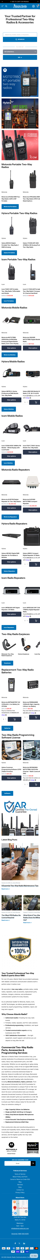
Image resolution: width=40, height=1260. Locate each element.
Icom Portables (9, 301)
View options (11, 348)
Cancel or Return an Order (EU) (20, 1179)
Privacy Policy (20, 1192)
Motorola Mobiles (10, 355)
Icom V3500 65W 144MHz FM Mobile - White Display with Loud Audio (11, 447)
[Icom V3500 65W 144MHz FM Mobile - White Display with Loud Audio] (11, 428)
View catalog (3, 6)
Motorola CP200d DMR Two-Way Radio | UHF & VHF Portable (11, 199)
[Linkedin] (24, 1243)
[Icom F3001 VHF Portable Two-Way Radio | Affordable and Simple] (11, 272)
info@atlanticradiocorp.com (20, 1228)
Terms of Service (20, 1174)
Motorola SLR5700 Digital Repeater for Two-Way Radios (11, 500)
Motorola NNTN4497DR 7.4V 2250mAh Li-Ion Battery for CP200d (11, 704)
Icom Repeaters (9, 627)
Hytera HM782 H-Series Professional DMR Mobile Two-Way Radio (10, 393)
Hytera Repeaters (9, 571)
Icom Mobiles (8, 463)
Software (7, 793)
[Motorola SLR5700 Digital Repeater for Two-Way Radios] (11, 482)
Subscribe (33, 1163)
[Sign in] (33, 6)
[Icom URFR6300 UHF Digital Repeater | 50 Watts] (11, 590)
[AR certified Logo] (20, 817)
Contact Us (20, 1190)
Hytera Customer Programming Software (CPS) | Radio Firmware (11, 769)
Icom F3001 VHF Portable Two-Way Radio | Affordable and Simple (11, 291)
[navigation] (2, 1)
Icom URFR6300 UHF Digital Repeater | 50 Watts (11, 608)
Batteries (7, 728)
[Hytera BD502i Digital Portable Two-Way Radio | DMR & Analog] (11, 226)
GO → (20, 57)
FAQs (20, 1187)
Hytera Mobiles (9, 409)
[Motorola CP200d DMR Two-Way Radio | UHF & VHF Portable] (11, 179)
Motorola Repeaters (10, 517)
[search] (6, 6)
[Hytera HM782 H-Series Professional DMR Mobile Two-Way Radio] (11, 374)
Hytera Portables (9, 252)
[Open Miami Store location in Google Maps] (20, 1208)
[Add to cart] (14, 719)
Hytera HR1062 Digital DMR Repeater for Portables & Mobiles (10, 555)
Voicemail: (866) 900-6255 (20, 1234)
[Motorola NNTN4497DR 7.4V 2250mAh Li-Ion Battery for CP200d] (11, 685)
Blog (20, 1182)
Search (21, 39)
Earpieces (7, 663)
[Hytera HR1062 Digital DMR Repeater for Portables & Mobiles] (11, 536)
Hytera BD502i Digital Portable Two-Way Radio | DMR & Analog (10, 245)
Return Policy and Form (20, 1176)
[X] (19, 1243)
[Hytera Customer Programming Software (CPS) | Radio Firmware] (11, 750)
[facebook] (15, 1243)
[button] (20, 52)
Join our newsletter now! (20, 1160)
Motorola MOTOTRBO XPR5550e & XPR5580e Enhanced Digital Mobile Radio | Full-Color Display (10, 340)
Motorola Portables (10, 206)
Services (20, 1184)
